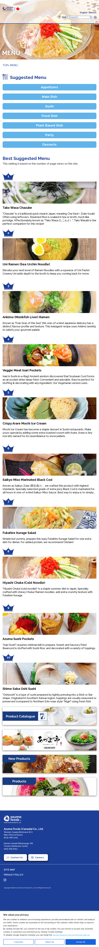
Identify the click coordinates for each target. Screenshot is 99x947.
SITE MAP (9, 869)
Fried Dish (49, 116)
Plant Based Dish (49, 125)
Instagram (95, 17)
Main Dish (49, 97)
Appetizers (49, 87)
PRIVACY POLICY (14, 874)
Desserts (49, 144)
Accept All (80, 942)
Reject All (50, 942)
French (92, 12)
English (83, 12)
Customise (18, 942)
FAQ (64, 17)
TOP (5, 65)
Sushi (49, 106)
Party (49, 135)
